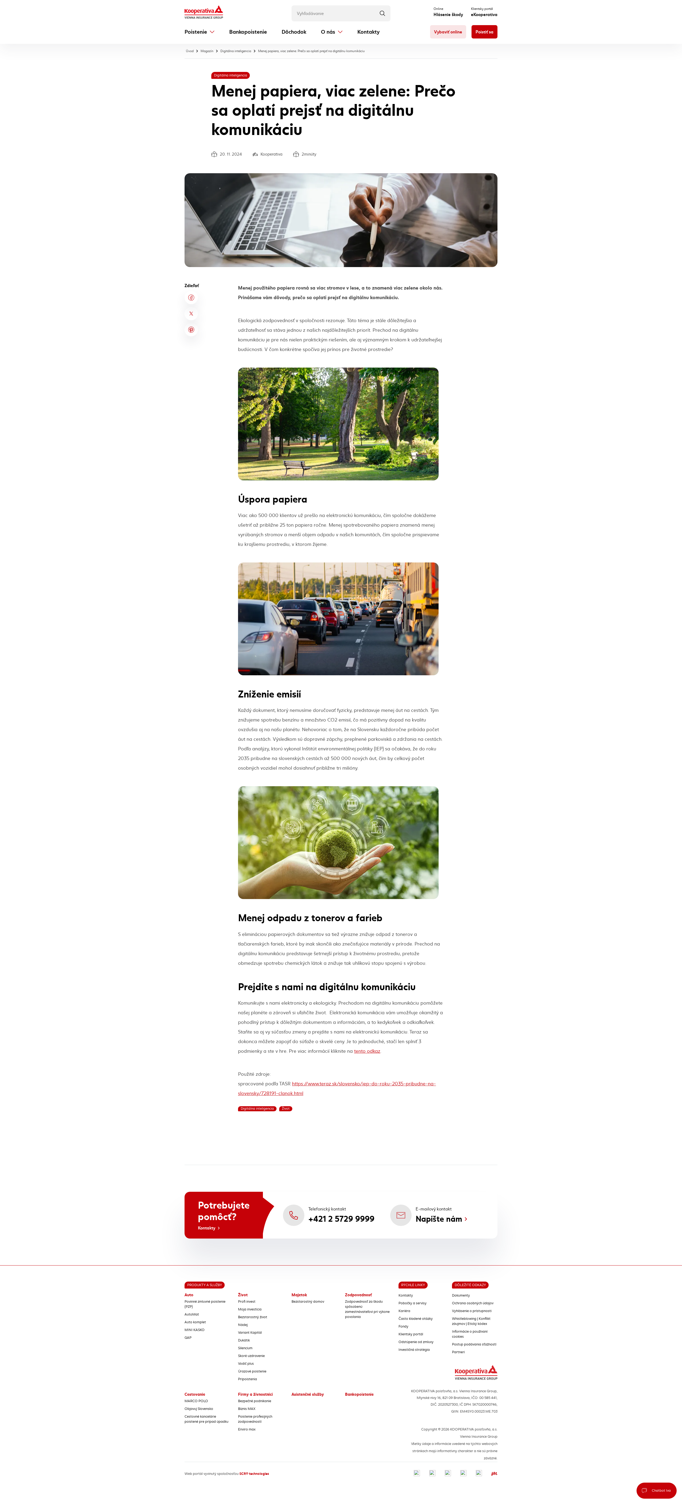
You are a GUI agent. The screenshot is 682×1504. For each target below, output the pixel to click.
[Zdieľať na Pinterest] (191, 329)
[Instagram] (432, 1473)
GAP (188, 1338)
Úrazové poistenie (252, 1371)
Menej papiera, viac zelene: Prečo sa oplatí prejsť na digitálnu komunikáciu (311, 51)
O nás (328, 32)
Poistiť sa (484, 31)
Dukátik (244, 1340)
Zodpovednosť (358, 1295)
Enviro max (246, 1429)
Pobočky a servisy (413, 1303)
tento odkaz (367, 1051)
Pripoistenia (247, 1379)
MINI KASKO (195, 1330)
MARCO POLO (196, 1401)
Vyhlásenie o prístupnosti (472, 1311)
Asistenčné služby (308, 1394)
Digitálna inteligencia (235, 51)
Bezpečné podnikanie (254, 1401)
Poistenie (196, 32)
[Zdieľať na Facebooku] (191, 297)
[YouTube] (463, 1473)
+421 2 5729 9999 (341, 1219)
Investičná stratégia (414, 1350)
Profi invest (246, 1301)
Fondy (403, 1326)
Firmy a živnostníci (255, 1394)
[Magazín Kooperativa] (494, 1473)
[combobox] (341, 13)
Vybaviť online (448, 31)
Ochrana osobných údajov (472, 1303)
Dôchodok (294, 32)
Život (243, 1295)
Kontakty (368, 32)
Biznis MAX (246, 1409)
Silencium (245, 1348)
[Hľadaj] (382, 13)
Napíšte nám (439, 1219)
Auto (189, 1295)
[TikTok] (479, 1473)
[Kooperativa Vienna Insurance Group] (204, 12)
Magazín (207, 51)
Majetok (299, 1295)
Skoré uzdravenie (251, 1356)
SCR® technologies (254, 1474)
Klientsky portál (411, 1334)
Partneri (458, 1352)
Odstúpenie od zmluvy (416, 1342)
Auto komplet (195, 1322)
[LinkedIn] (448, 1473)
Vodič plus (246, 1364)
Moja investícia (250, 1309)
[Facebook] (417, 1473)
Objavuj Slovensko (199, 1409)
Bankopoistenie (248, 32)
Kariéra (404, 1311)
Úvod (190, 51)
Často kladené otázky (416, 1319)
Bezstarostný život (252, 1317)
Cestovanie (195, 1394)
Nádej (243, 1325)
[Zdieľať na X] (191, 313)
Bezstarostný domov (308, 1301)
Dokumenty (461, 1295)
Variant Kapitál (250, 1333)
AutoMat (192, 1314)
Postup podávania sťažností (474, 1344)
